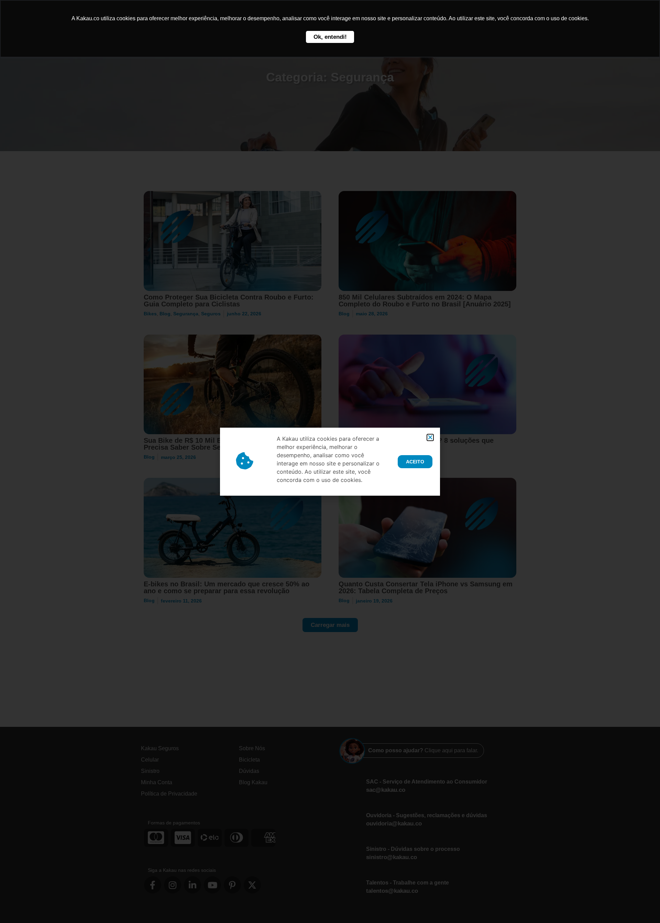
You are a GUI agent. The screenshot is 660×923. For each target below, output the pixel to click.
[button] (430, 437)
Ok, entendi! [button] (330, 37)
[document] (330, 461)
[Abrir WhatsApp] (642, 905)
